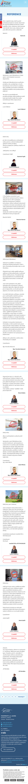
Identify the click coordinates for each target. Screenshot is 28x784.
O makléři (14, 49)
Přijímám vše (20, 780)
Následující (21, 697)
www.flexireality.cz (7, 726)
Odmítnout (13, 780)
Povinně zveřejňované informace (15, 760)
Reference (14, 53)
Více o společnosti (8, 749)
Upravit (7, 780)
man (24, 764)
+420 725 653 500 (7, 722)
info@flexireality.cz (8, 724)
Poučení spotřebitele (6, 762)
